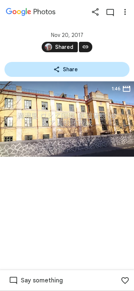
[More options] (125, 11)
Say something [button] (42, 280)
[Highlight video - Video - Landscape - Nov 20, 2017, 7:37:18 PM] (67, 119)
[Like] (125, 281)
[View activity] (110, 11)
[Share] (95, 11)
